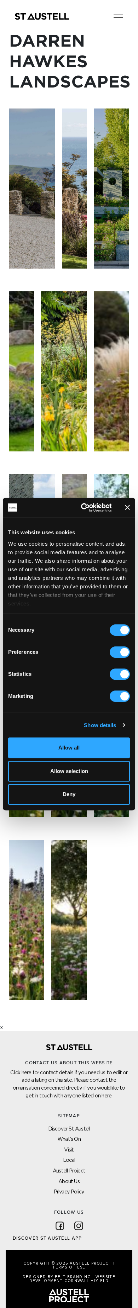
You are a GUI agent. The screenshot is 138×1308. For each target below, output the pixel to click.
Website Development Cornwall (72, 1279)
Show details (100, 725)
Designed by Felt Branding (57, 1277)
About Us (69, 1181)
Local (69, 1160)
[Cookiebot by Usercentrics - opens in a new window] (84, 507)
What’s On (69, 1139)
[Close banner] (127, 507)
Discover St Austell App (47, 1238)
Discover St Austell (69, 1128)
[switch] (120, 652)
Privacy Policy (69, 1191)
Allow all (69, 748)
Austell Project (69, 1170)
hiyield (100, 1280)
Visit (69, 1149)
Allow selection (69, 771)
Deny (69, 794)
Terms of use (68, 1267)
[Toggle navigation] (118, 14)
